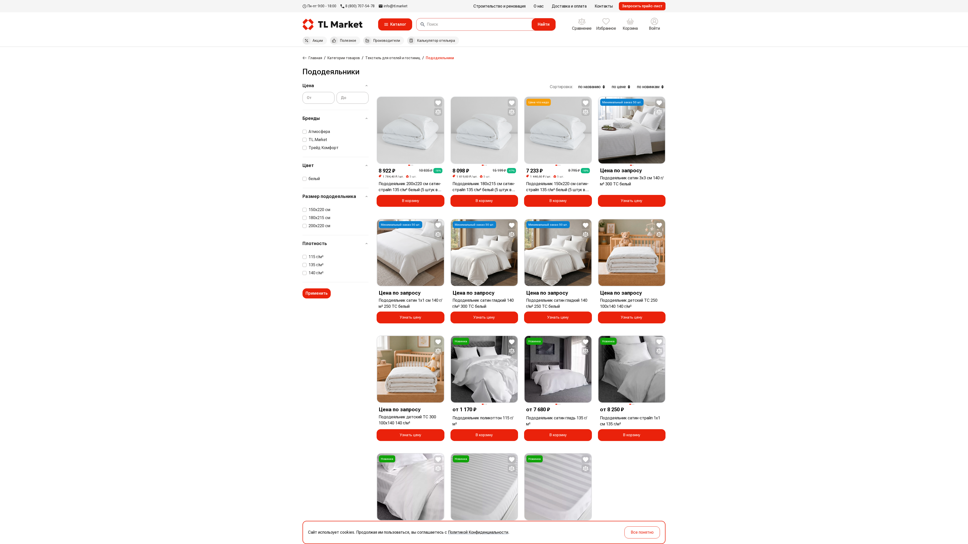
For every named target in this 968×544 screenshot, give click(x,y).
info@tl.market (395, 6)
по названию (589, 86)
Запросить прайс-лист (642, 6)
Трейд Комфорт (324, 147)
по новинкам (648, 86)
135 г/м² (316, 264)
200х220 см (319, 225)
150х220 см (319, 209)
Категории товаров (343, 58)
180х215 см (319, 217)
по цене (619, 86)
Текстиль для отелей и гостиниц (392, 58)
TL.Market (318, 139)
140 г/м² (316, 272)
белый (314, 178)
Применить (317, 293)
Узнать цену (631, 200)
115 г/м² (316, 256)
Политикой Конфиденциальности (478, 532)
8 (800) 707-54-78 (360, 6)
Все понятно (642, 532)
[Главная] (304, 57)
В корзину (410, 200)
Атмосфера (319, 131)
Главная (315, 58)
